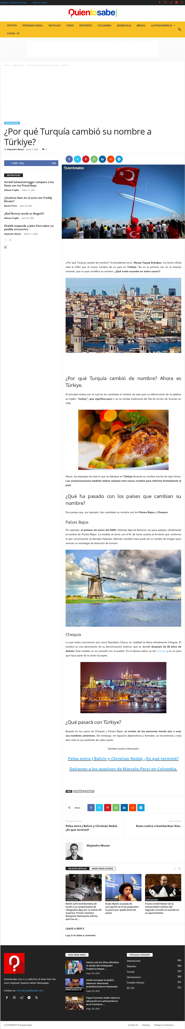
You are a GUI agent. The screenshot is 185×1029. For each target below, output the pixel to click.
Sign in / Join (40, 2)
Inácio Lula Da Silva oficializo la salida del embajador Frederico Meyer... (102, 965)
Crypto (12, 25)
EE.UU (130, 988)
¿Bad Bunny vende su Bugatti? (24, 213)
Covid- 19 (13, 33)
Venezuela (124, 25)
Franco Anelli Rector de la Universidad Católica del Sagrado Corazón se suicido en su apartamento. (162, 908)
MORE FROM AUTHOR (102, 868)
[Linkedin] (102, 159)
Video (70, 25)
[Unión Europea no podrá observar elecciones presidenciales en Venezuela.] (74, 985)
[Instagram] (165, 2)
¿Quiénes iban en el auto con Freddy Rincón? (28, 199)
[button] (179, 29)
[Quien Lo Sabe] (92, 13)
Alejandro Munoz (15, 149)
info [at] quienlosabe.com (30, 990)
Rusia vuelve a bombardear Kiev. (158, 826)
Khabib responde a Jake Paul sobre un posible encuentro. (29, 227)
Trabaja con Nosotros (164, 1025)
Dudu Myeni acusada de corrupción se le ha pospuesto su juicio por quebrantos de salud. (122, 908)
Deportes (85, 25)
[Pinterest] (85, 159)
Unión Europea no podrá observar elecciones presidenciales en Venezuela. (102, 983)
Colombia (104, 25)
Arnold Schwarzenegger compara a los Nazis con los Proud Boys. (29, 183)
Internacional (32, 25)
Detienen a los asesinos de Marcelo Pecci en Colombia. (123, 768)
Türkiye (89, 791)
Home (6, 65)
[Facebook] (160, 2)
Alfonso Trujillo (11, 190)
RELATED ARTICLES (77, 868)
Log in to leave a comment (80, 935)
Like (54, 163)
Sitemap (146, 1025)
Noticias (55, 25)
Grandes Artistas (135, 982)
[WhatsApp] (94, 159)
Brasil (141, 25)
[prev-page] (175, 869)
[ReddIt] (110, 159)
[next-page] (179, 869)
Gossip (130, 971)
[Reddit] (171, 2)
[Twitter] (182, 2)
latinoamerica (161, 25)
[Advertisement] (92, 49)
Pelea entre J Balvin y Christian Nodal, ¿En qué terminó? (123, 758)
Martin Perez (10, 205)
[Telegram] (176, 2)
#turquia (79, 791)
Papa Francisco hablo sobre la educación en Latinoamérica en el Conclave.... (103, 1001)
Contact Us (133, 1025)
